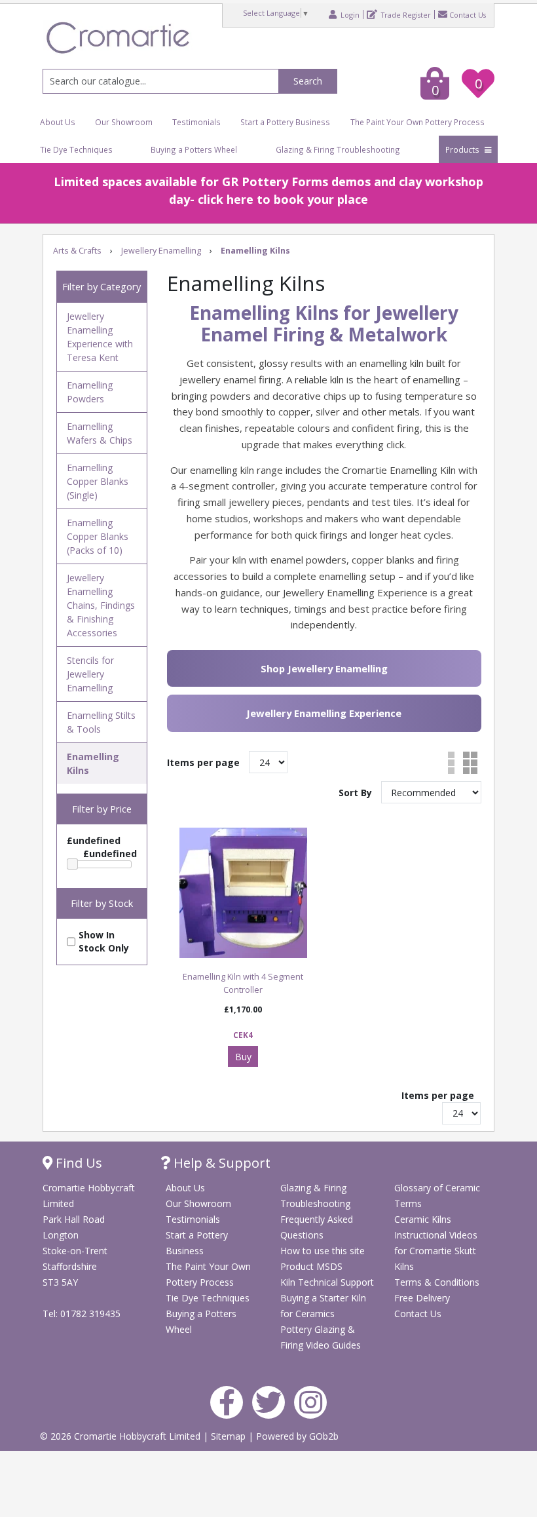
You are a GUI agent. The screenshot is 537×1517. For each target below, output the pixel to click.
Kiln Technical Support (327, 1282)
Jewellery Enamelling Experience (323, 713)
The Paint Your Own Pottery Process (417, 122)
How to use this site (322, 1250)
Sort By (357, 792)
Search (307, 81)
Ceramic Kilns (422, 1219)
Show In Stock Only (104, 941)
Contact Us (467, 14)
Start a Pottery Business (285, 122)
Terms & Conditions (436, 1282)
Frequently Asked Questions (316, 1227)
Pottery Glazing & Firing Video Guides (320, 1337)
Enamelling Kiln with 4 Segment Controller (243, 983)
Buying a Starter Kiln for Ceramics (323, 1306)
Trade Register (405, 14)
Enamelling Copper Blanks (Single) (97, 481)
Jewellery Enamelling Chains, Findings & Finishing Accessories (101, 605)
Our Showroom (124, 122)
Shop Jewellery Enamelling (324, 668)
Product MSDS (311, 1266)
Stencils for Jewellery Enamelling (90, 674)
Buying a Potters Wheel (194, 149)
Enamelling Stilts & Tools (101, 722)
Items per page (203, 762)
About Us (57, 122)
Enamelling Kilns (93, 763)
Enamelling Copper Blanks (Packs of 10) (97, 536)
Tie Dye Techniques (76, 149)
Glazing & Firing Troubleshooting (338, 149)
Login (349, 14)
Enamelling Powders (90, 392)
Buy (243, 1056)
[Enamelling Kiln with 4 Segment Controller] (243, 893)
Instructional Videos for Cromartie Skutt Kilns (435, 1251)
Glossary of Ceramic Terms (437, 1195)
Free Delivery (422, 1298)
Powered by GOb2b (297, 1436)
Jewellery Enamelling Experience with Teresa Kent (100, 337)
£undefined (93, 840)
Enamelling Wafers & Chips (99, 433)
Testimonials (196, 122)
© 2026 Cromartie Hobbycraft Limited (121, 1436)
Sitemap (229, 1436)
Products (463, 149)
